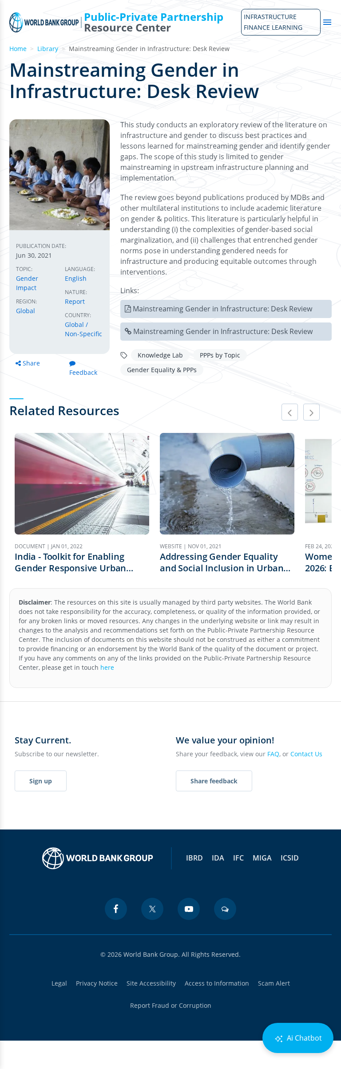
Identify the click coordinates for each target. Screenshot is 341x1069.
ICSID (290, 858)
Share (31, 363)
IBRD (194, 858)
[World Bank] (97, 858)
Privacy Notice (97, 983)
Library (47, 48)
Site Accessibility (151, 983)
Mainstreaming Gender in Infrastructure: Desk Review (222, 309)
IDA (218, 858)
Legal (59, 983)
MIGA (262, 858)
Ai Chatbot (303, 1038)
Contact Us (306, 754)
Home (18, 48)
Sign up (40, 781)
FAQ (273, 754)
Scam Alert (274, 983)
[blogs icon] (225, 909)
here (107, 667)
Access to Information (217, 983)
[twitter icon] (152, 909)
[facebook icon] (116, 909)
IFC (238, 858)
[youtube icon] (189, 909)
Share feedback (214, 781)
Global (25, 311)
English (76, 278)
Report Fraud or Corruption (170, 1005)
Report (75, 301)
